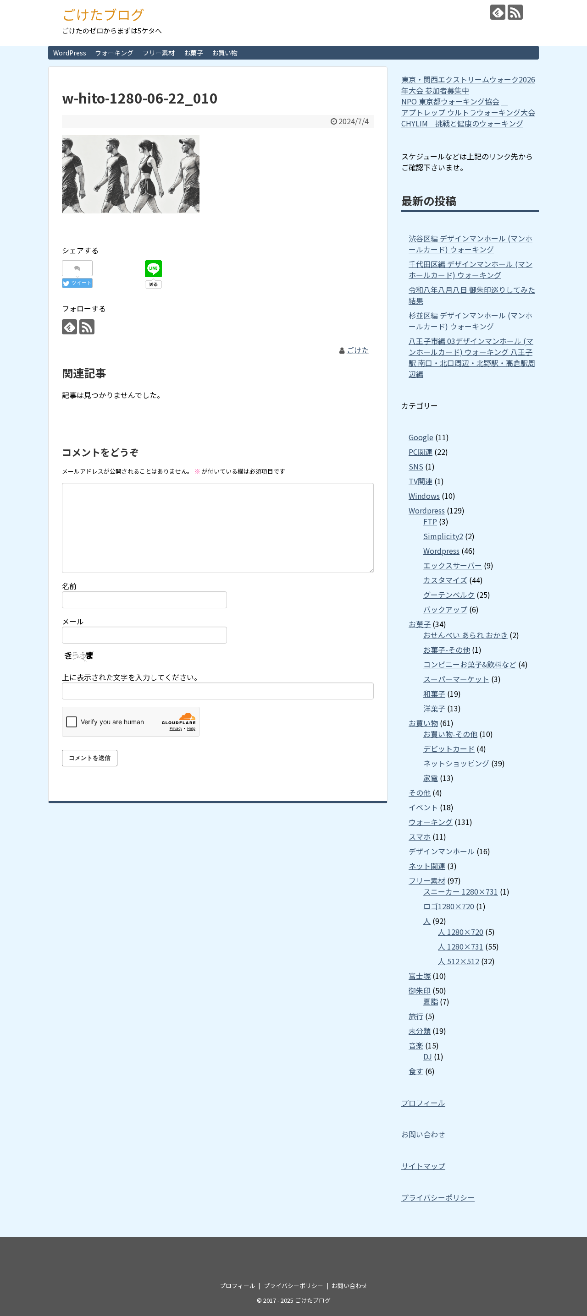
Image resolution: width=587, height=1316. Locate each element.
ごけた (358, 349)
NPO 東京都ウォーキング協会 (450, 101)
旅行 (416, 1015)
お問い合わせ (423, 1134)
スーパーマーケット (456, 678)
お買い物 (225, 52)
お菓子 (193, 52)
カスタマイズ (445, 579)
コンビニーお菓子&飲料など (469, 664)
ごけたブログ (103, 14)
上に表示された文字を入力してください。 (131, 677)
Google (421, 436)
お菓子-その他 (446, 649)
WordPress (69, 52)
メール (73, 621)
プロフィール (423, 1102)
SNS (416, 466)
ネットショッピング (456, 763)
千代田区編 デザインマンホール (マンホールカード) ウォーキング (470, 269)
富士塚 (420, 975)
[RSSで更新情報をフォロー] (515, 12)
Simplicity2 (443, 535)
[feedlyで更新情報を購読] (497, 12)
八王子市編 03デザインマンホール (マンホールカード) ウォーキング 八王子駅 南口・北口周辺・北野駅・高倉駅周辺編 (472, 357)
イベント (423, 807)
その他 (420, 792)
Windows (424, 495)
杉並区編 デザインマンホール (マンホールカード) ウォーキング (470, 321)
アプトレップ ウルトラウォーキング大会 (468, 112)
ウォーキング (114, 52)
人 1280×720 (460, 931)
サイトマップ (423, 1165)
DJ (427, 1056)
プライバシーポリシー (438, 1197)
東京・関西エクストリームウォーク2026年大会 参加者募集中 (468, 85)
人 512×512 (458, 961)
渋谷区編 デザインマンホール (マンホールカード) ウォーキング (470, 244)
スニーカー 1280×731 (460, 891)
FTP (430, 521)
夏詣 (430, 1001)
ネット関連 (427, 865)
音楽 (416, 1045)
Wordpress (427, 510)
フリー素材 (159, 52)
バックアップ (445, 609)
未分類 (420, 1030)
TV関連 (420, 480)
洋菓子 (434, 708)
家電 (430, 777)
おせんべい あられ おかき (465, 634)
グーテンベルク (449, 594)
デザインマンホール (442, 851)
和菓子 (434, 693)
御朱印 (420, 990)
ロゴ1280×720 (448, 906)
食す (416, 1070)
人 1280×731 (460, 946)
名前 (69, 585)
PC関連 (420, 451)
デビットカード (449, 748)
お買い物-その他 (450, 733)
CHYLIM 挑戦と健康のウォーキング (462, 123)
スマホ (420, 836)
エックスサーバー (452, 565)
